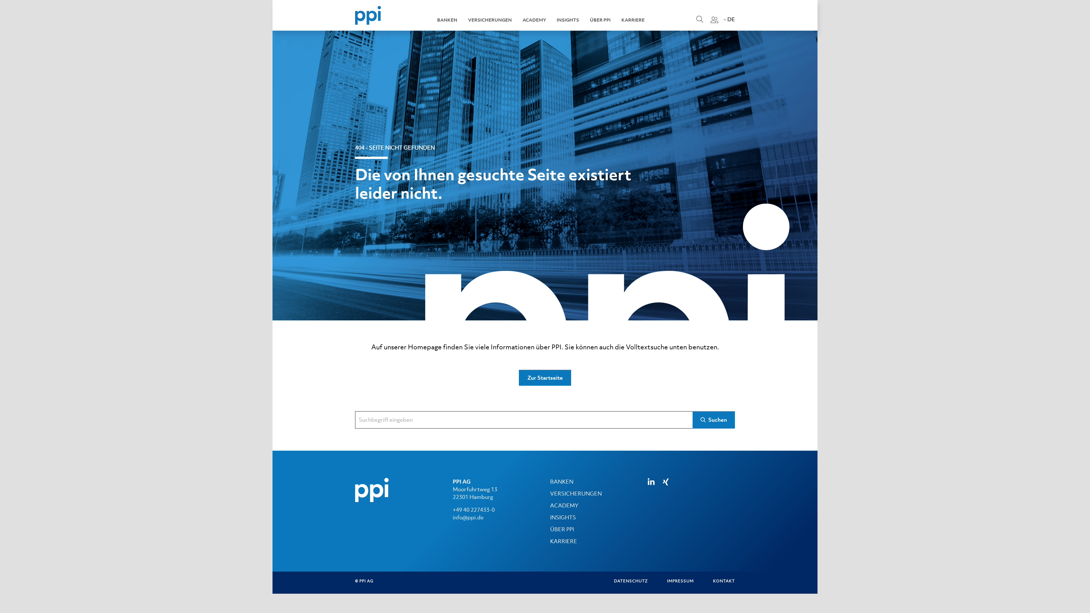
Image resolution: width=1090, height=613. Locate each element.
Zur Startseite (545, 377)
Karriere (633, 20)
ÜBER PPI (562, 529)
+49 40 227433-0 (474, 509)
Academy (534, 20)
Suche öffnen (699, 23)
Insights (568, 20)
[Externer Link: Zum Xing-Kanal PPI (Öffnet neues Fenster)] (666, 482)
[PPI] (372, 489)
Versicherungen (490, 20)
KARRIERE (563, 541)
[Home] (368, 14)
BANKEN (561, 481)
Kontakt (724, 580)
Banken (447, 20)
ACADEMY (564, 505)
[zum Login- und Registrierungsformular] (714, 20)
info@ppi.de (468, 517)
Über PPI (600, 20)
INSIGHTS (563, 517)
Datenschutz (631, 580)
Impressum (680, 580)
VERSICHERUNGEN (576, 493)
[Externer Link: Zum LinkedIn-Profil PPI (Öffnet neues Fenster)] (651, 482)
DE (730, 19)
